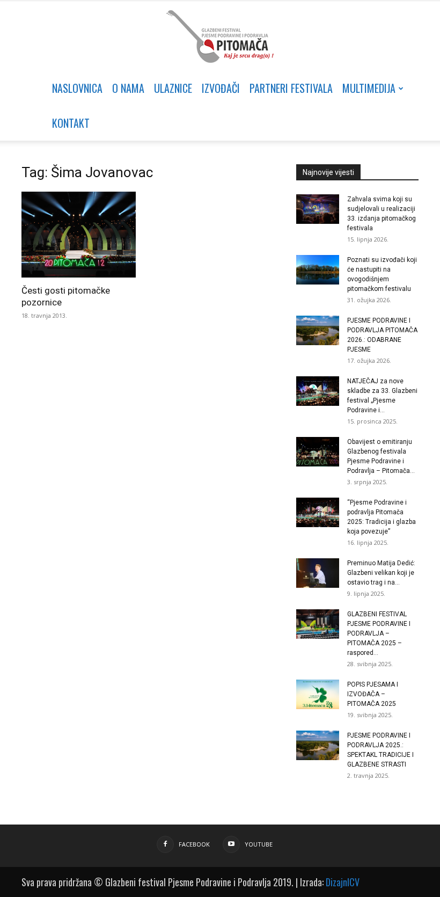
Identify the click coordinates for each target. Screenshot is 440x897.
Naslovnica (77, 88)
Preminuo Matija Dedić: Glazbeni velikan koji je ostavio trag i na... (381, 572)
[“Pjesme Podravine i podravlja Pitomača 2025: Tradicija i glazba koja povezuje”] (317, 512)
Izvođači (221, 88)
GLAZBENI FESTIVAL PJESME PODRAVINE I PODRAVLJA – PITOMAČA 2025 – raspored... (378, 633)
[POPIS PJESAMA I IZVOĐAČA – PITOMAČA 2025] (317, 694)
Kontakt (71, 123)
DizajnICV (343, 882)
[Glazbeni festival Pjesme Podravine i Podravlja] (220, 36)
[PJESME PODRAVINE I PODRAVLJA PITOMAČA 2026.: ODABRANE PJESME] (317, 330)
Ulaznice (173, 88)
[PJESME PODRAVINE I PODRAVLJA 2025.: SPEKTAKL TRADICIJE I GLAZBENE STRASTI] (317, 745)
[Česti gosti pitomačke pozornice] (82, 235)
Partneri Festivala (291, 88)
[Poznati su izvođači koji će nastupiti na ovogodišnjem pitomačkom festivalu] (317, 270)
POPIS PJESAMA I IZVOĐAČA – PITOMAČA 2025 (372, 694)
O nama (128, 88)
